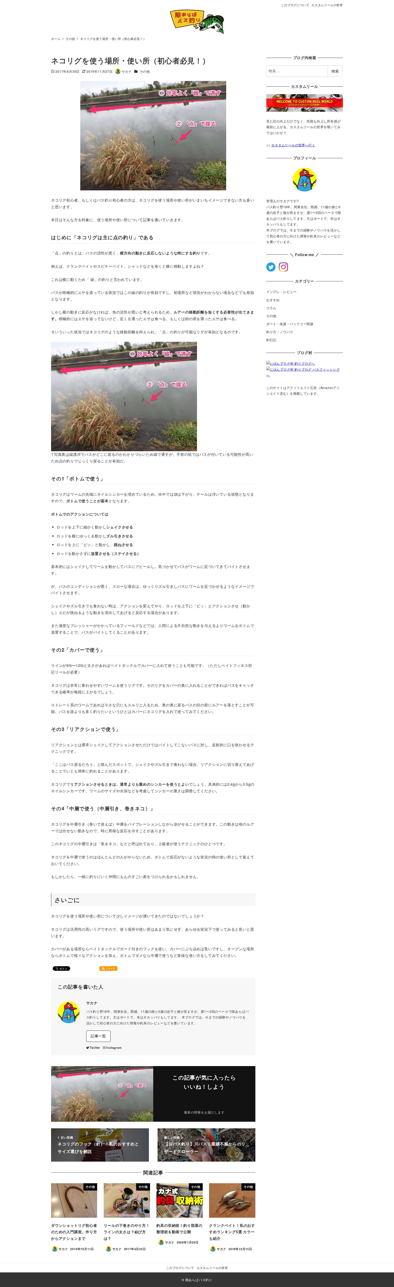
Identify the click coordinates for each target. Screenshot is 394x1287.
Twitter (95, 1048)
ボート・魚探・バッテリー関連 (290, 323)
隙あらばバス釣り (198, 1279)
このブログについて (295, 5)
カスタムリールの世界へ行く (293, 145)
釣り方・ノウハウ (279, 331)
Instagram (114, 1048)
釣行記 (271, 339)
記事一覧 (98, 1035)
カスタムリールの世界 (327, 5)
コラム (271, 308)
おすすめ (273, 300)
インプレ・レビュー (281, 291)
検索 (335, 71)
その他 (145, 71)
